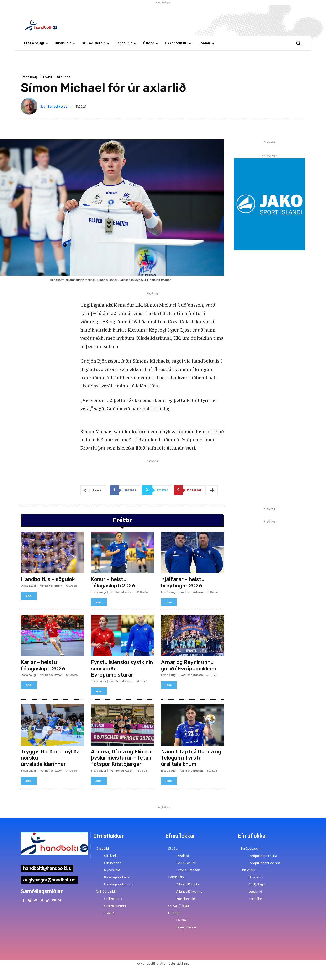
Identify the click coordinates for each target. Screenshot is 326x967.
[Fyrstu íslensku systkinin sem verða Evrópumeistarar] (122, 635)
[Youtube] (54, 900)
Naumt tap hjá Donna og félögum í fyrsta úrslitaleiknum (191, 757)
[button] (298, 43)
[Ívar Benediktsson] (30, 106)
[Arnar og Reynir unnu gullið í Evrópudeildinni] (192, 635)
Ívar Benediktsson (55, 106)
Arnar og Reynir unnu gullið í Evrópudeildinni (188, 665)
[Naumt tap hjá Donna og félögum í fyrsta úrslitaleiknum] (192, 724)
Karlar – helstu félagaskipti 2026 (43, 665)
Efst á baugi (29, 76)
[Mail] (36, 900)
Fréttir (47, 76)
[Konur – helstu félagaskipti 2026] (122, 552)
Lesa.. (28, 596)
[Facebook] (24, 900)
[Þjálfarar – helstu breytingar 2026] (192, 552)
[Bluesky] (60, 900)
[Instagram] (30, 900)
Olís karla (63, 76)
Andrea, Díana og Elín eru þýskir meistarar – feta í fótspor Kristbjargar (122, 757)
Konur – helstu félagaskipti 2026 (113, 582)
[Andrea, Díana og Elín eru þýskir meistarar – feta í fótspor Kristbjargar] (122, 724)
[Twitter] (42, 900)
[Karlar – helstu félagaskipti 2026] (52, 635)
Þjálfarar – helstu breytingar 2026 (183, 582)
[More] (212, 490)
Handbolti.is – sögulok (48, 579)
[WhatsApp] (48, 900)
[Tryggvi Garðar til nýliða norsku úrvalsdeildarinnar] (52, 724)
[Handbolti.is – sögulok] (52, 552)
